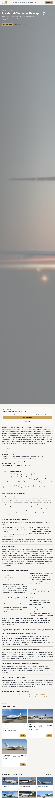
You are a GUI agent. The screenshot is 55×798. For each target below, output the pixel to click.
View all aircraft (49, 774)
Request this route (27, 417)
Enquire (22, 735)
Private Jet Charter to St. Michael (38, 696)
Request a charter (7, 24)
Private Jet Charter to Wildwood (37, 694)
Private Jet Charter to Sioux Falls (11, 695)
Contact (37, 2)
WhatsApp (27, 421)
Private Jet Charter (22, 2)
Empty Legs (30, 2)
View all (50, 706)
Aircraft (15, 2)
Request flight (49, 2)
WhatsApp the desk (20, 24)
